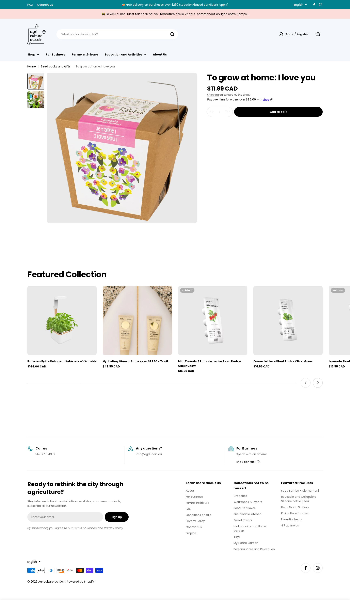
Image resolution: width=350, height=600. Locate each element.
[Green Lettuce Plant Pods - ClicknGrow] (288, 320)
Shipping (213, 94)
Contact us (45, 5)
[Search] (172, 34)
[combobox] (117, 34)
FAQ (30, 5)
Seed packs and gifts (55, 66)
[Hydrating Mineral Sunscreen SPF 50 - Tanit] (137, 320)
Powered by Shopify (81, 582)
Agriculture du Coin (51, 582)
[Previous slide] (306, 383)
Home (31, 66)
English (298, 4)
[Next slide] (318, 383)
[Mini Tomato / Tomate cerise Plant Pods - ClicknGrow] (212, 320)
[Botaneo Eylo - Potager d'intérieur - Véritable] (62, 320)
